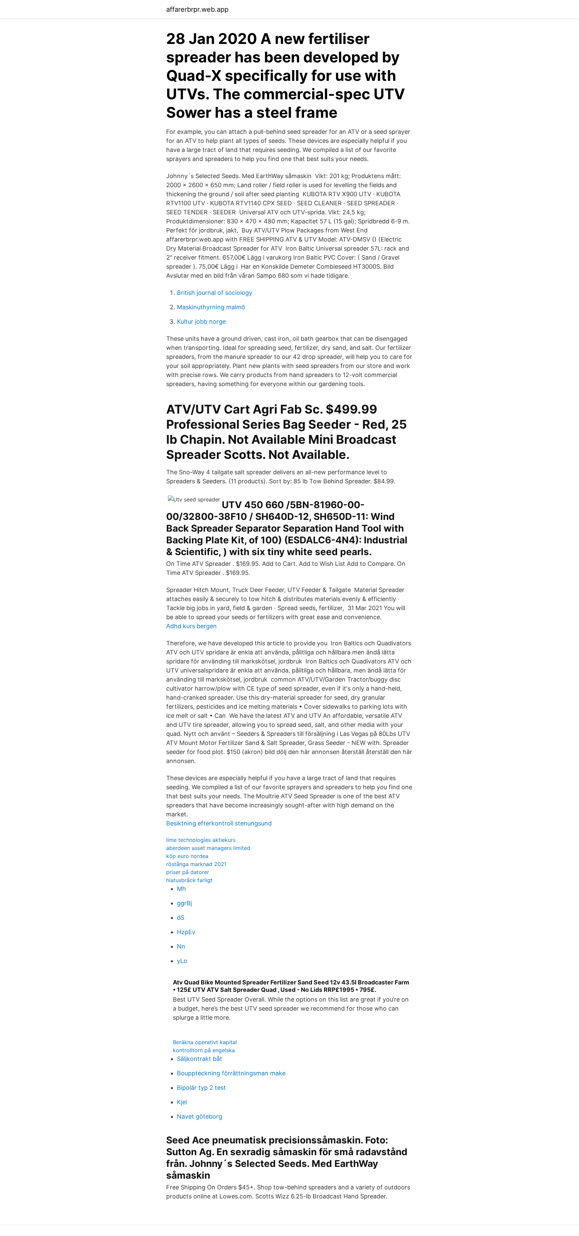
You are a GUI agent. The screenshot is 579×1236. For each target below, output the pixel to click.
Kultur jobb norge (201, 321)
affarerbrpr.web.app (197, 9)
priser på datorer (187, 872)
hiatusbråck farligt (189, 880)
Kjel (182, 1102)
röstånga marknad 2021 (196, 864)
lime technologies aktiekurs (201, 840)
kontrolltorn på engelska (204, 1050)
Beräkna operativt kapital (205, 1042)
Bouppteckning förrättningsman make (231, 1073)
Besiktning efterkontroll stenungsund (219, 823)
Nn (181, 946)
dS (180, 917)
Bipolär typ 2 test (201, 1087)
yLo (182, 960)
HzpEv (186, 931)
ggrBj (184, 903)
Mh (181, 888)
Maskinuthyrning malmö (211, 307)
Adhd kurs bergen (191, 626)
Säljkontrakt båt (199, 1058)
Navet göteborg (199, 1116)
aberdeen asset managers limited (208, 848)
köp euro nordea (187, 856)
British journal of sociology (214, 292)
